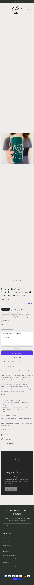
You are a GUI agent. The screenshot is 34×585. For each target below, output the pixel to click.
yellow (5, 320)
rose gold (5, 309)
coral (22, 309)
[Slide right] (20, 281)
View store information (9, 366)
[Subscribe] (29, 525)
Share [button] (4, 429)
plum (28, 317)
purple (14, 313)
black (11, 317)
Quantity (3, 324)
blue (28, 313)
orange (15, 309)
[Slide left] (13, 281)
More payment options (17, 357)
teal (21, 313)
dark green (20, 317)
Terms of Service (7, 542)
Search (5, 538)
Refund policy (7, 545)
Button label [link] (10, 489)
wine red (5, 313)
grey (4, 317)
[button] (2, 10)
